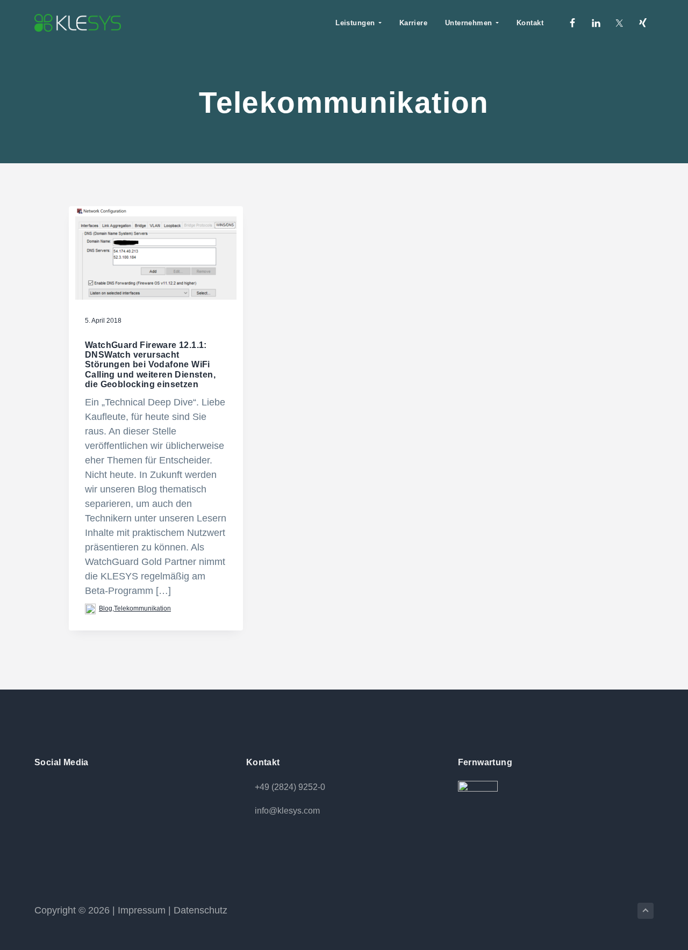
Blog (105, 608)
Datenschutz (200, 910)
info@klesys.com (287, 810)
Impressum (142, 910)
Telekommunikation (142, 608)
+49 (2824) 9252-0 (290, 787)
